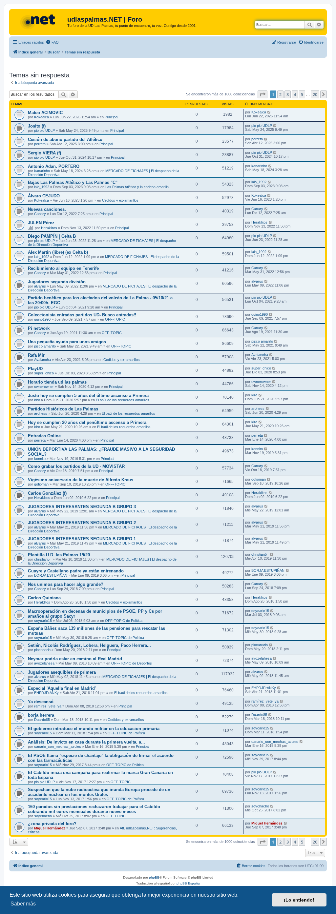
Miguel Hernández (49, 828)
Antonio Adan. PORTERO (53, 166)
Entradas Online (44, 435)
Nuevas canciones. (47, 209)
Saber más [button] (23, 903)
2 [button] (280, 94)
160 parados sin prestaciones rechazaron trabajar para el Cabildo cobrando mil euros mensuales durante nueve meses (94, 809)
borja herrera (41, 715)
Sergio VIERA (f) (44, 152)
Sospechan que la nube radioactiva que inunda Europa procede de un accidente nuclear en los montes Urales (99, 792)
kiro (37, 400)
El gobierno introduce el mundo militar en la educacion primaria (93, 728)
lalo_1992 (41, 187)
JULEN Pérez (41, 222)
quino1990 (42, 319)
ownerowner (44, 386)
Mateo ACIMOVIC (45, 112)
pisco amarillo (45, 346)
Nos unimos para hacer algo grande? (65, 584)
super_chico (44, 373)
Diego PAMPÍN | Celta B (52, 236)
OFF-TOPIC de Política (123, 621)
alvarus (40, 286)
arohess (40, 413)
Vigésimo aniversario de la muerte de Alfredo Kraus (80, 479)
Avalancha (42, 360)
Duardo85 (42, 720)
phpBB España (188, 883)
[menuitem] (52, 42)
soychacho (43, 816)
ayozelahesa (44, 663)
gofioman (41, 484)
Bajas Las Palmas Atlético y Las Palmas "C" (72, 182)
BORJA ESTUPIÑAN (50, 575)
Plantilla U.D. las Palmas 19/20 (59, 554)
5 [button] (302, 94)
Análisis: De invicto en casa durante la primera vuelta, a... (86, 742)
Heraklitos (49, 228)
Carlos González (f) (47, 493)
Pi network (39, 328)
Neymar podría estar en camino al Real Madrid (75, 658)
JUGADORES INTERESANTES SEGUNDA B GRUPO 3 (82, 506)
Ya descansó (40, 701)
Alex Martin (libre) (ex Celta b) (58, 252)
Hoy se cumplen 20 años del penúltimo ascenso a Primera (87, 422)
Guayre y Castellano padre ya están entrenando (76, 570)
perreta (40, 144)
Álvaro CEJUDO (44, 195)
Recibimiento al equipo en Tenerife (63, 268)
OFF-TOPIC (115, 319)
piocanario (42, 650)
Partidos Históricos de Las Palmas (63, 409)
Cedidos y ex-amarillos (120, 200)
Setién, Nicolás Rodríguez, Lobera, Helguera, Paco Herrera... (89, 645)
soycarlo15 (43, 621)
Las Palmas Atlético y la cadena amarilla (137, 187)
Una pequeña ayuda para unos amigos (67, 341)
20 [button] (315, 94)
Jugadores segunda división (57, 281)
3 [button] (287, 94)
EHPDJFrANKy (46, 693)
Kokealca (41, 117)
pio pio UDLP (44, 130)
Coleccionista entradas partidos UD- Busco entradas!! (82, 314)
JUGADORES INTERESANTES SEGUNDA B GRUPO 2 (82, 522)
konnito (40, 459)
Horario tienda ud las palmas (57, 382)
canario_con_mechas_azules (57, 746)
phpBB (154, 877)
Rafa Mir (36, 355)
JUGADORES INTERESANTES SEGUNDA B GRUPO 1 (82, 538)
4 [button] (295, 94)
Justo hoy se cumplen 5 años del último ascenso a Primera (88, 395)
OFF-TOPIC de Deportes (131, 663)
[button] (262, 94)
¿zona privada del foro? (52, 823)
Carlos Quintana (44, 597)
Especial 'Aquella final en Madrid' (62, 688)
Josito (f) (37, 126)
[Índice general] (39, 21)
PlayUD (35, 368)
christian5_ (43, 559)
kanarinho (42, 171)
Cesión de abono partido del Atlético (65, 139)
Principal (111, 117)
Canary (40, 214)
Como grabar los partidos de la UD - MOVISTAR (76, 466)
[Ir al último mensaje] (269, 112)
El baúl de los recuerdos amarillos (122, 400)
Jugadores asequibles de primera (62, 672)
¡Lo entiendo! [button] (299, 900)
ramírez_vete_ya (47, 706)
